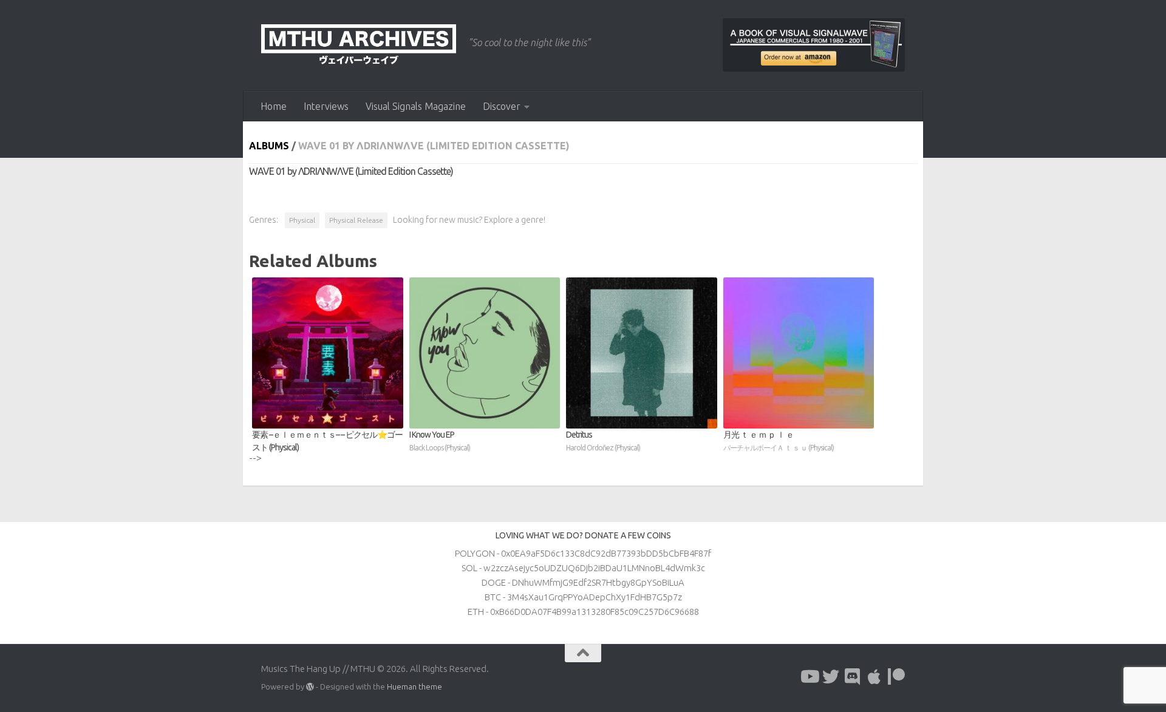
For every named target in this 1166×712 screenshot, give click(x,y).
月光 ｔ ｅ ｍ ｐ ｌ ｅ (778, 441)
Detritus (603, 441)
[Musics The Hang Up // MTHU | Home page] (358, 45)
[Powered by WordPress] (310, 687)
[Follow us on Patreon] (896, 676)
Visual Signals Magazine (416, 106)
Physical (302, 220)
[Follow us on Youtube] (808, 676)
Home (274, 106)
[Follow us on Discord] (852, 676)
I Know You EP (439, 441)
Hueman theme (414, 686)
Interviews (326, 106)
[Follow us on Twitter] (830, 676)
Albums (269, 145)
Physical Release (356, 220)
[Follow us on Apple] (874, 676)
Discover (501, 106)
